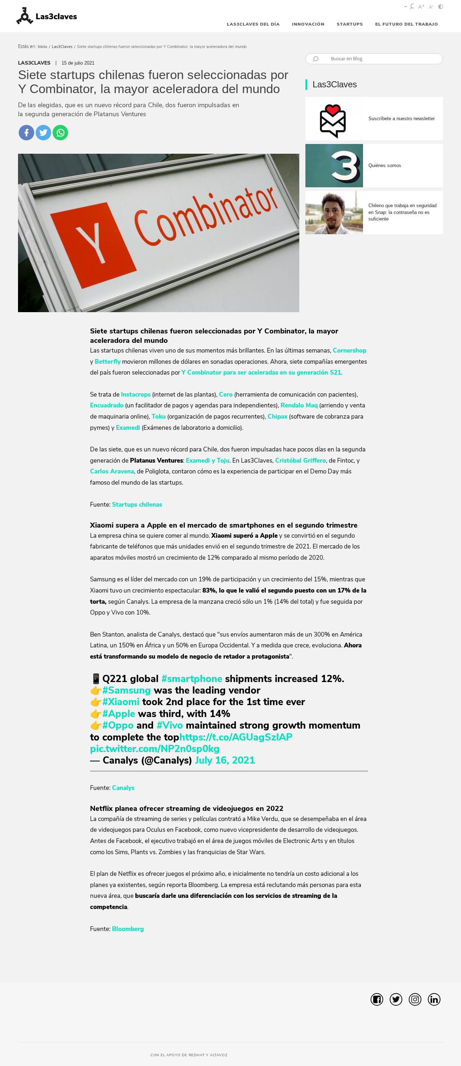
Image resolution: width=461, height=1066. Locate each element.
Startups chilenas (137, 505)
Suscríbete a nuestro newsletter (401, 118)
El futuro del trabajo (406, 24)
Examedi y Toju (207, 461)
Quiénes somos (384, 165)
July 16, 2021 (225, 760)
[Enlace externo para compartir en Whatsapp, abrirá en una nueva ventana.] (60, 132)
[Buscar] (412, 7)
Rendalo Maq (299, 405)
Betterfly (108, 362)
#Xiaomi (120, 702)
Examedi (128, 428)
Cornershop (349, 351)
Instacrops (136, 395)
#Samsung (126, 690)
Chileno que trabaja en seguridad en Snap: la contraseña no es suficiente (402, 212)
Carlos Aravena (112, 471)
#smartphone (191, 679)
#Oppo (118, 725)
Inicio (42, 47)
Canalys (123, 788)
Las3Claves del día (253, 24)
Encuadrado (107, 405)
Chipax (277, 417)
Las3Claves (62, 47)
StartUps (350, 24)
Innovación (308, 24)
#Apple (118, 714)
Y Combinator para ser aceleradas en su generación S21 (261, 373)
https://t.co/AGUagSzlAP (235, 737)
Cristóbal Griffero (300, 461)
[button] (427, 964)
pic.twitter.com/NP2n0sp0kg (155, 749)
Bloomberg (128, 929)
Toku (159, 417)
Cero (226, 395)
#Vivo (170, 725)
